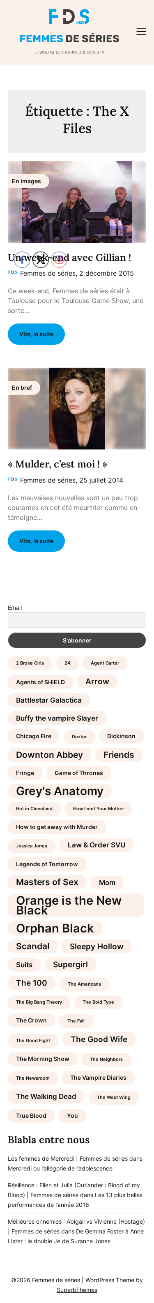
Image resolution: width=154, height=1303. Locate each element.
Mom (107, 882)
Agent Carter (105, 663)
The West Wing (114, 1097)
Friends (118, 755)
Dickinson (121, 735)
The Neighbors (106, 1059)
